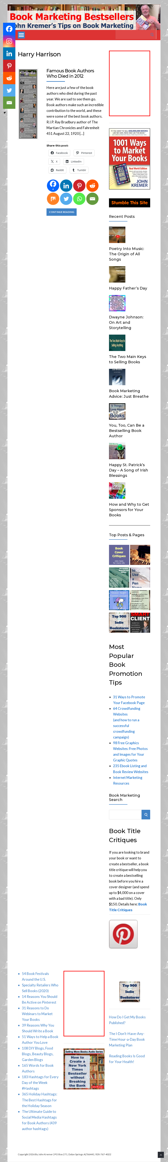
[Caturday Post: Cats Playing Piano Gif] (140, 556)
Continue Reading (61, 212)
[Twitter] (66, 199)
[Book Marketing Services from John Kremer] (119, 556)
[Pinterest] (79, 185)
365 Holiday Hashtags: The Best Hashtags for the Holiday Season (39, 1100)
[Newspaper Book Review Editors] (119, 578)
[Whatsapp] (79, 199)
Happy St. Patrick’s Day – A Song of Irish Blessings (128, 470)
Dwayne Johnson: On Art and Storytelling (126, 322)
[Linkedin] (66, 185)
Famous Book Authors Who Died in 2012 (70, 73)
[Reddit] (92, 185)
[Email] (92, 199)
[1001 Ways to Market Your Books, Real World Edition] (129, 188)
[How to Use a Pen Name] (140, 578)
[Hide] (4, 112)
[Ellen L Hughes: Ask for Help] (140, 623)
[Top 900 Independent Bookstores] (119, 623)
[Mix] (53, 199)
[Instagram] (9, 41)
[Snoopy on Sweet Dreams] (119, 601)
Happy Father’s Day (128, 288)
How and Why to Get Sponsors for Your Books (129, 509)
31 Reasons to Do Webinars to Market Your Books (37, 1014)
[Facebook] (9, 29)
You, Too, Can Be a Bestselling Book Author (126, 430)
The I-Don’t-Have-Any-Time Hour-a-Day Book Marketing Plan (127, 1039)
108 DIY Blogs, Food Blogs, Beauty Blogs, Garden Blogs (37, 1054)
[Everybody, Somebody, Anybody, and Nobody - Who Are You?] (140, 601)
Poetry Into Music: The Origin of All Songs (126, 254)
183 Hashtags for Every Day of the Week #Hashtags (40, 1082)
